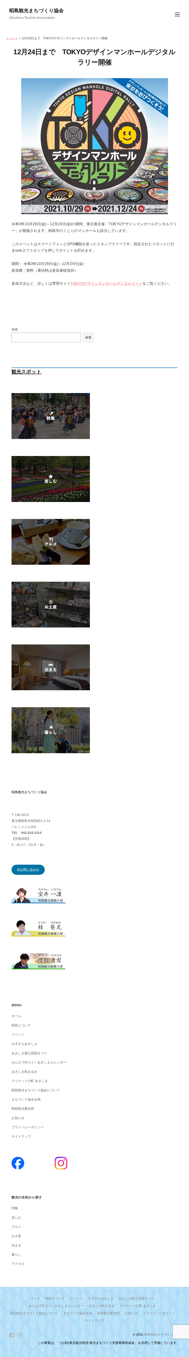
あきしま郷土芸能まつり (29, 1053)
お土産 (16, 1236)
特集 (15, 1208)
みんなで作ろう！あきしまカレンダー (39, 1062)
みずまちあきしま (24, 1044)
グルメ (16, 1227)
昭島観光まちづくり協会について (36, 1090)
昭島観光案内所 (23, 1108)
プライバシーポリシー (28, 1127)
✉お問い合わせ (28, 869)
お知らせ (18, 1118)
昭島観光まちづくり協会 (36, 10)
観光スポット (26, 371)
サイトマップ (21, 1136)
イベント (18, 1034)
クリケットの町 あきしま (30, 1081)
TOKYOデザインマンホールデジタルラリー (106, 283)
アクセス (18, 1264)
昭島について (21, 1025)
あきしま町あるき (24, 1071)
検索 (15, 329)
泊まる (16, 1245)
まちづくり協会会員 (26, 1099)
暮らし (16, 1254)
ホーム (16, 1016)
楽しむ (16, 1217)
